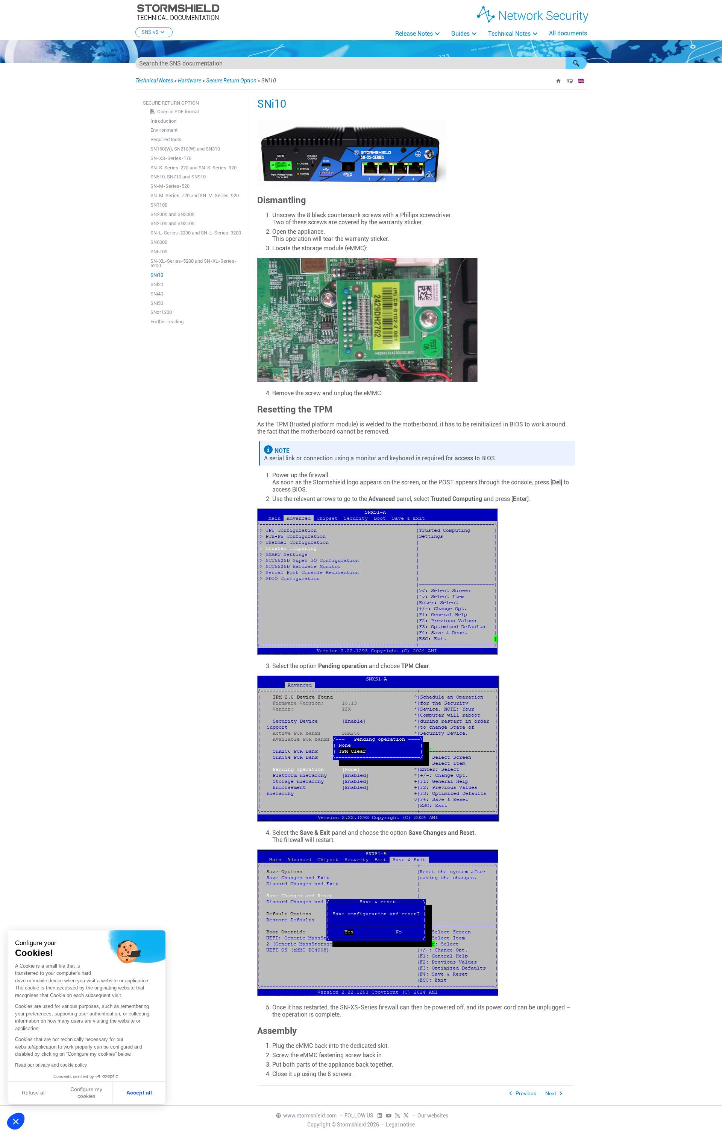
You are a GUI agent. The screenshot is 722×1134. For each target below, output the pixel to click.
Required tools (165, 139)
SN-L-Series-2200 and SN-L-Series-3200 (195, 233)
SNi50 (156, 303)
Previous (526, 1093)
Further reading (167, 321)
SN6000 (158, 242)
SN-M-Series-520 (170, 186)
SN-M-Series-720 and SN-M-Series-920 (194, 195)
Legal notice (400, 1125)
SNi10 (156, 275)
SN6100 (158, 251)
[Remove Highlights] (570, 81)
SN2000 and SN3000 (172, 214)
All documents (568, 33)
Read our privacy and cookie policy (51, 1065)
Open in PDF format (178, 111)
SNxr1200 (161, 312)
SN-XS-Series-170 (170, 158)
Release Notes (414, 33)
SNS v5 (149, 32)
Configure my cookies (86, 1092)
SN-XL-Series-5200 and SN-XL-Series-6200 (193, 263)
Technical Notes (509, 33)
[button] (576, 63)
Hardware (189, 81)
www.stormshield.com (310, 1116)
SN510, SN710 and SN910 (178, 177)
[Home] (558, 81)
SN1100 (158, 205)
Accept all (139, 1093)
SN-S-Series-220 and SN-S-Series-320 (193, 167)
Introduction (163, 121)
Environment (163, 130)
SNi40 (156, 294)
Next (550, 1093)
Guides (460, 33)
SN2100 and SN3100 (172, 223)
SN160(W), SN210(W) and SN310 (185, 149)
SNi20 (156, 284)
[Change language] (581, 81)
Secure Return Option (231, 81)
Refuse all (34, 1093)
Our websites (432, 1116)
